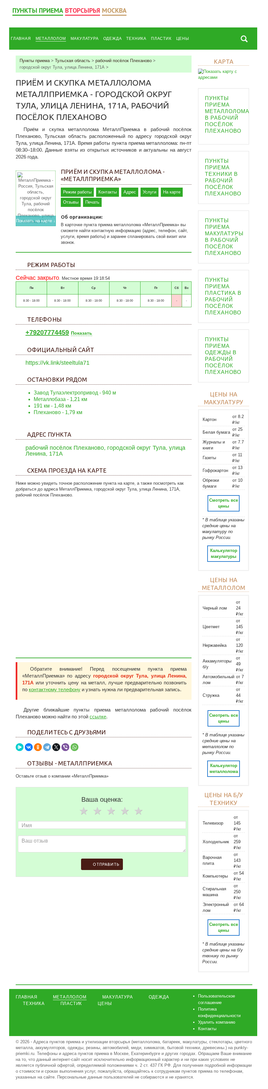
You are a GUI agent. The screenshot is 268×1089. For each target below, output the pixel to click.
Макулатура (85, 38)
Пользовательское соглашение (216, 999)
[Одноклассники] (38, 747)
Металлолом (51, 38)
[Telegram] (47, 747)
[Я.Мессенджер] (20, 747)
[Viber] (65, 747)
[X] (56, 747)
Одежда (112, 38)
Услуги (149, 192)
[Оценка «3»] (111, 811)
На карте (171, 192)
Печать (92, 202)
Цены (182, 38)
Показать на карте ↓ (36, 220)
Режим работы (77, 192)
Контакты (107, 192)
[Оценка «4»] (125, 811)
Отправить (106, 864)
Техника (136, 38)
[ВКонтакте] (29, 747)
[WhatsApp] (74, 747)
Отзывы (70, 202)
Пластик (161, 38)
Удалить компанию (216, 1022)
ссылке (98, 716)
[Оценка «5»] (138, 811)
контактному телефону (54, 689)
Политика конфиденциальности (219, 1012)
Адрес (130, 192)
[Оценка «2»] (97, 811)
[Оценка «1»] (84, 811)
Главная (21, 38)
